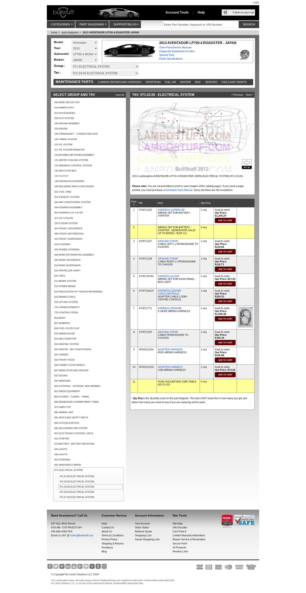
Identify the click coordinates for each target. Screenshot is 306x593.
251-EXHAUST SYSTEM (66, 197)
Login (256, 2)
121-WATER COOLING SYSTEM (71, 160)
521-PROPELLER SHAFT (67, 270)
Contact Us (108, 527)
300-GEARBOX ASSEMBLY (68, 207)
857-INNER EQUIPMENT (67, 391)
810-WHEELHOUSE (64, 333)
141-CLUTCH (61, 176)
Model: (59, 42)
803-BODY (59, 318)
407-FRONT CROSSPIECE (68, 228)
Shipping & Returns (113, 543)
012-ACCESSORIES (64, 113)
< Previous (237, 94)
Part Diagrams (92, 24)
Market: (59, 59)
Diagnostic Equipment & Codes (177, 51)
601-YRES (59, 276)
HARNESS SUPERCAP (171, 209)
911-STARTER (61, 438)
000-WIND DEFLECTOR (67, 102)
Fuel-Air (170, 82)
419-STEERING (62, 244)
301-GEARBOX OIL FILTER (68, 212)
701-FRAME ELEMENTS (67, 307)
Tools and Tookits (234, 82)
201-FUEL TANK (62, 192)
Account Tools (177, 12)
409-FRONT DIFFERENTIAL (69, 233)
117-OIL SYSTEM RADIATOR (69, 149)
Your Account (142, 523)
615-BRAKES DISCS (64, 297)
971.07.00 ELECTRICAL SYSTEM (77, 497)
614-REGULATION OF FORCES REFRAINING (78, 291)
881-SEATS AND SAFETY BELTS (71, 417)
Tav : (57, 72)
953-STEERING (62, 459)
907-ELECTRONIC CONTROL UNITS (73, 433)
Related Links (180, 551)
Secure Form (180, 543)
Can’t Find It (179, 531)
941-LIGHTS (60, 449)
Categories (61, 24)
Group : (59, 66)
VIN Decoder (180, 527)
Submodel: (61, 53)
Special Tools (166, 55)
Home (54, 32)
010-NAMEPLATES (64, 107)
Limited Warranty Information (189, 535)
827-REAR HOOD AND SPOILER (71, 370)
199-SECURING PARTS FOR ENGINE (74, 186)
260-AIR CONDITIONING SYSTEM (72, 202)
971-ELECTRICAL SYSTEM (68, 470)
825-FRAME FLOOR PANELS (69, 365)
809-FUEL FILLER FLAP (66, 328)
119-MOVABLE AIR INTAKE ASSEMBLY (74, 155)
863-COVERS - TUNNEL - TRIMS (71, 396)
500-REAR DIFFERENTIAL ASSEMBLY (74, 254)
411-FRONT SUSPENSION (68, 239)
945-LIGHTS (60, 454)
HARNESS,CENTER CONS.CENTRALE (169, 292)
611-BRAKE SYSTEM (65, 281)
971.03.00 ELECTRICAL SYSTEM (77, 486)
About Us (107, 531)
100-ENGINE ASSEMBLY (67, 123)
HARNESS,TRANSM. (170, 308)
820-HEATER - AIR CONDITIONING (72, 349)
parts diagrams (70, 32)
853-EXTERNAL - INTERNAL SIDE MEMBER (77, 386)
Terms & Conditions (113, 535)
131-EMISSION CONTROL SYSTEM (73, 165)
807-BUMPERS (62, 323)
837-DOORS (60, 375)
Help (201, 12)
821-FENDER (61, 354)
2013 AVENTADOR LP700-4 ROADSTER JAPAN (111, 32)
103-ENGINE (61, 128)
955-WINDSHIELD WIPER (67, 465)
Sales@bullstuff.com (81, 535)
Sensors (211, 82)
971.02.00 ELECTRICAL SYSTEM (77, 481)
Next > (249, 94)
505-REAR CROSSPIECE (67, 260)
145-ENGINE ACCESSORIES (69, 181)
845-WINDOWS (62, 381)
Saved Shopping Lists (147, 539)
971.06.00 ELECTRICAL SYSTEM (77, 492)
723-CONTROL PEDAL (66, 312)
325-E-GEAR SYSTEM (65, 223)
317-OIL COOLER (63, 218)
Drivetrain (153, 82)
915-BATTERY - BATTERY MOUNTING (74, 444)
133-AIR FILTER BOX (65, 170)
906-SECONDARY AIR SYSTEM (70, 428)
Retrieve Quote (143, 531)
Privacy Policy (109, 539)
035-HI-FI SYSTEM (64, 118)
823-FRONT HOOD (64, 360)
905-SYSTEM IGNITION (66, 423)
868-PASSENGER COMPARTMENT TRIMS (76, 402)
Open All (120, 95)
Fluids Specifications (171, 58)
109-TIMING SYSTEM (65, 139)
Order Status (142, 527)
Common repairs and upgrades (120, 82)
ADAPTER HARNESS (170, 349)
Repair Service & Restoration (189, 539)
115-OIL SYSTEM (63, 144)
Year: (57, 48)
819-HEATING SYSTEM (66, 344)
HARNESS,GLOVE (168, 276)
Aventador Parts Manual (179, 190)
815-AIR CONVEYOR (65, 338)
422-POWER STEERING (67, 249)
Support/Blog (125, 24)
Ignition (185, 82)
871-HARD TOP (62, 407)
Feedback (107, 547)
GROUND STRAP (168, 241)
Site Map (178, 523)
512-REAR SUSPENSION (67, 265)
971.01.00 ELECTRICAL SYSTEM (77, 476)
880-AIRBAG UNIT (63, 412)
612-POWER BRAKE (65, 286)
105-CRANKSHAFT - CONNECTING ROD (76, 134)
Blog (104, 551)
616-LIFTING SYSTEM (66, 302)
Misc (198, 82)
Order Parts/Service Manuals (175, 47)
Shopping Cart (143, 535)
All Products (179, 547)
